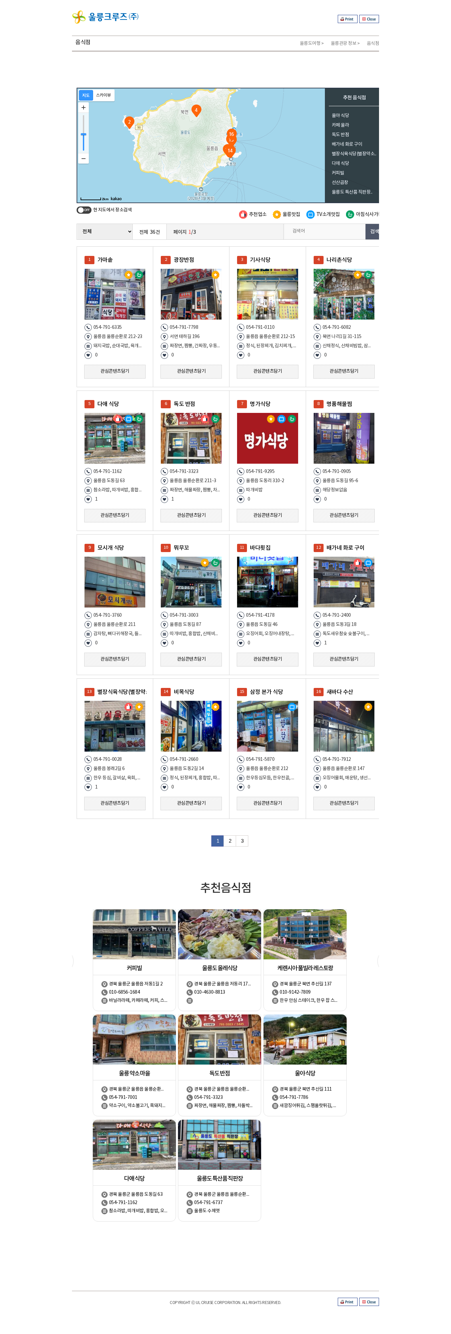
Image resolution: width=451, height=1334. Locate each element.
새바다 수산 (340, 692)
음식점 (373, 43)
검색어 (299, 231)
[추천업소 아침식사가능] (191, 438)
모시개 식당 (110, 548)
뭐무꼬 (181, 548)
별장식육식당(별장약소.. (354, 154)
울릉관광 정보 (344, 43)
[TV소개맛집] (267, 726)
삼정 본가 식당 (266, 692)
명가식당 (260, 404)
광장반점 (184, 260)
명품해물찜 (339, 404)
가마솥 (105, 260)
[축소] (83, 158)
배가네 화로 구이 (347, 144)
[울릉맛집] (191, 294)
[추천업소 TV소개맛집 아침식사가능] (115, 438)
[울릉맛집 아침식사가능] (115, 294)
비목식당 (184, 692)
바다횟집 (260, 548)
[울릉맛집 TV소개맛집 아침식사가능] (267, 438)
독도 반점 (340, 135)
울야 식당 (340, 115)
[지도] (86, 95)
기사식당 (260, 260)
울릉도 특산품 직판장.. (352, 192)
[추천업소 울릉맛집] (115, 726)
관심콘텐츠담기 (114, 371)
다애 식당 (340, 163)
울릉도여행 (310, 43)
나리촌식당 (339, 260)
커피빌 (338, 173)
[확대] (83, 107)
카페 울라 (340, 125)
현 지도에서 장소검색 (112, 210)
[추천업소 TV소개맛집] (344, 582)
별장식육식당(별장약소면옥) (122, 692)
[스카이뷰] (103, 95)
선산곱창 (340, 182)
